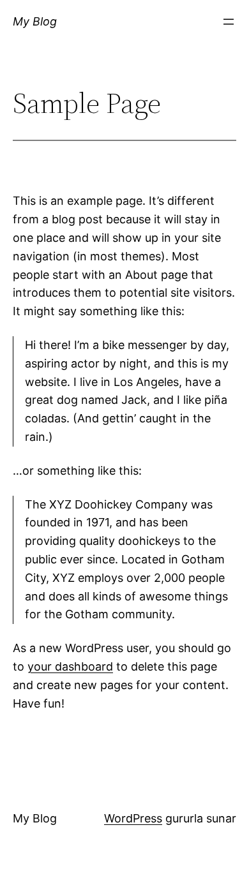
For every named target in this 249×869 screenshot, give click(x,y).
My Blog (35, 21)
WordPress (133, 818)
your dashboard (70, 666)
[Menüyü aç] (228, 21)
